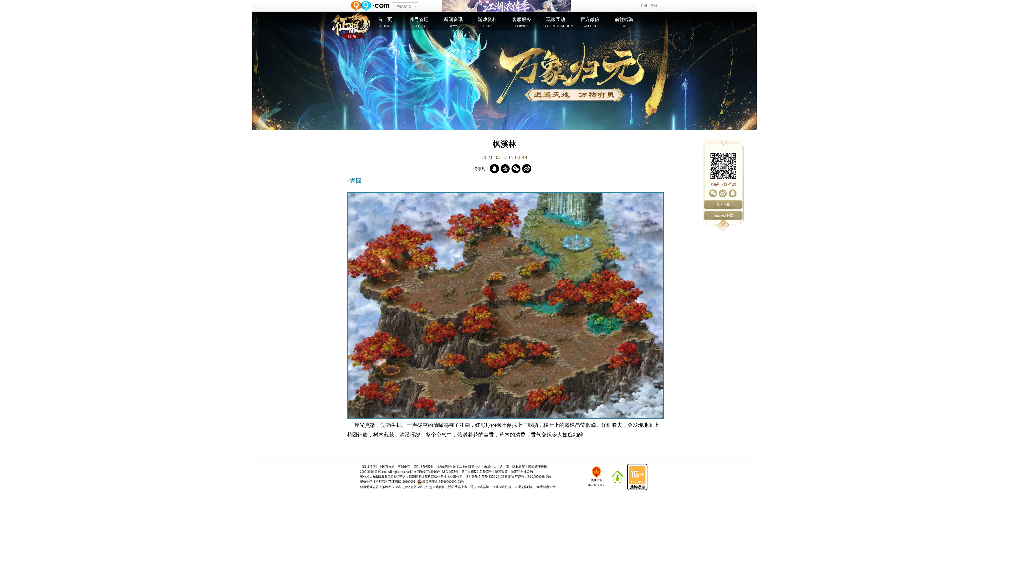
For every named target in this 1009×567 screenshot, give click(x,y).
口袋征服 (369, 467)
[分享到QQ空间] (505, 168)
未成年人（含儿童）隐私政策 (504, 467)
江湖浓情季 (506, 6)
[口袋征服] (350, 27)
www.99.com (369, 6)
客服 (654, 6)
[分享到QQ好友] (732, 193)
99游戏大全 (403, 6)
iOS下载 (723, 205)
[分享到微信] (713, 193)
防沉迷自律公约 (522, 472)
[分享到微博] (723, 193)
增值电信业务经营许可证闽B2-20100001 (387, 482)
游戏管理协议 (537, 467)
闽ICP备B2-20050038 (596, 482)
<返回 (354, 180)
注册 (644, 6)
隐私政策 (501, 472)
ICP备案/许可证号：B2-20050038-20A (525, 477)
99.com (382, 472)
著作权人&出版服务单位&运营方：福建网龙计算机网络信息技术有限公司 (411, 477)
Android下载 (723, 215)
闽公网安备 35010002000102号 (443, 482)
